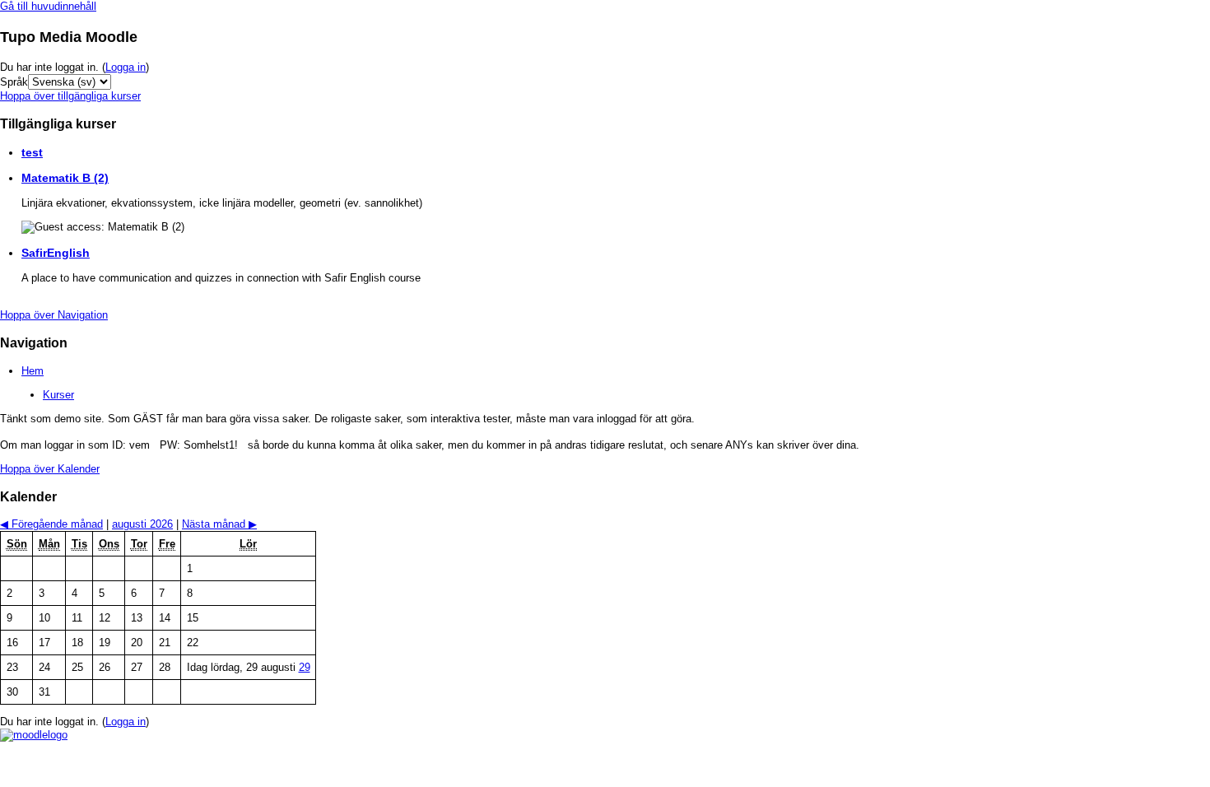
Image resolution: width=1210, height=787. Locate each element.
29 (304, 667)
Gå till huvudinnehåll (48, 6)
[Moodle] (33, 735)
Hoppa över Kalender (50, 469)
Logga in (125, 67)
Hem (32, 371)
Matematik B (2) (65, 177)
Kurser (58, 395)
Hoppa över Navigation (54, 315)
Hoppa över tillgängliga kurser (70, 96)
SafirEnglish (55, 252)
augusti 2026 (142, 524)
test (32, 152)
